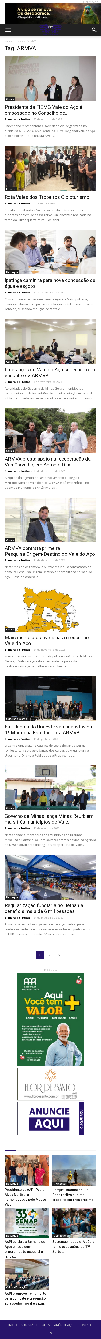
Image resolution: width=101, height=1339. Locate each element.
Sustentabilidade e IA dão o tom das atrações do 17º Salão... (73, 1246)
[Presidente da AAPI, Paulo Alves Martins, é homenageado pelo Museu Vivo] (27, 1170)
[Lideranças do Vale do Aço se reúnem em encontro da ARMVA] (50, 341)
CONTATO (86, 1325)
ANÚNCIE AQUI (64, 1325)
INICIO (12, 1325)
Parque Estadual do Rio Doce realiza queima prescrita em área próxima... (74, 1195)
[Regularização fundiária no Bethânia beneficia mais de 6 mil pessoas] (50, 877)
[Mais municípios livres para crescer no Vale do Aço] (50, 609)
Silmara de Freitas (17, 119)
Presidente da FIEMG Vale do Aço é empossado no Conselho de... (43, 110)
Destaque (12, 272)
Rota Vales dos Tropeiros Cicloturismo (47, 197)
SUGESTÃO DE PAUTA (35, 1325)
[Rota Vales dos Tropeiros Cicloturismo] (50, 168)
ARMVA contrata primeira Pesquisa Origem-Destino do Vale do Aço (50, 551)
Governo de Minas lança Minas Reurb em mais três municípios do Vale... (49, 819)
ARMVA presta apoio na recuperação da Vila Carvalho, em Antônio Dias (48, 462)
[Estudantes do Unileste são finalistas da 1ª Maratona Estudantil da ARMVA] (50, 698)
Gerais (10, 99)
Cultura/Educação (16, 718)
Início (8, 41)
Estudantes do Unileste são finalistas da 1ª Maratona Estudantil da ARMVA (48, 729)
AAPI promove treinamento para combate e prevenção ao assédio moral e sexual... (26, 1298)
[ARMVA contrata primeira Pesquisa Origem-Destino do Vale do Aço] (50, 520)
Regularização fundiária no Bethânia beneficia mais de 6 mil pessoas (44, 908)
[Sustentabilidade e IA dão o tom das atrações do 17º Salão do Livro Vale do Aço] (74, 1223)
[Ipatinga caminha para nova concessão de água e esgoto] (50, 252)
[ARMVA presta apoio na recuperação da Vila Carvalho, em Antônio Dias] (50, 430)
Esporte (10, 189)
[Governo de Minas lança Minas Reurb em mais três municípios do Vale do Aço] (50, 787)
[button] (94, 30)
